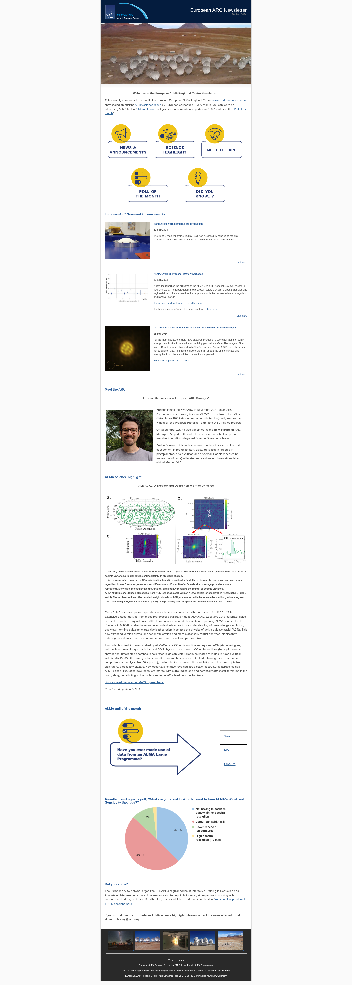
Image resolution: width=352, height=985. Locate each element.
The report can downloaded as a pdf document (179, 303)
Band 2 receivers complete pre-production (178, 223)
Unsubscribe (223, 970)
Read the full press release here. (172, 360)
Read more (241, 262)
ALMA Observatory (204, 965)
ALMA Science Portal (182, 965)
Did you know (145, 109)
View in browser (176, 960)
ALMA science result (148, 104)
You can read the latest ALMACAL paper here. (134, 682)
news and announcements (229, 100)
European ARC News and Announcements (135, 214)
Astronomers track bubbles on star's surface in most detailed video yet (195, 327)
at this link (211, 309)
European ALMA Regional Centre (155, 965)
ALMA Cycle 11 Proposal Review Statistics (178, 274)
